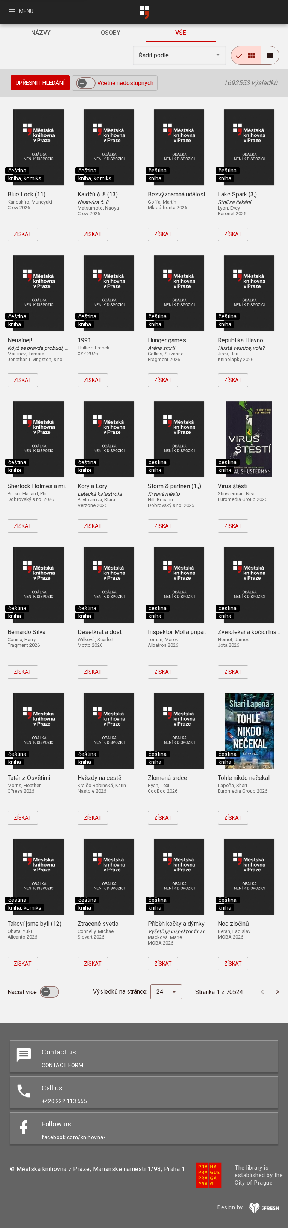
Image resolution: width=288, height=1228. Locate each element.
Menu (20, 11)
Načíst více (23, 992)
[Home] (144, 12)
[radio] (246, 55)
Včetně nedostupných (125, 83)
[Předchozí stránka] (262, 991)
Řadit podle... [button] (156, 55)
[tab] (40, 33)
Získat (23, 234)
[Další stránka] (277, 991)
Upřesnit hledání (40, 82)
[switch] (86, 83)
